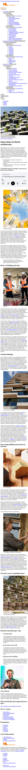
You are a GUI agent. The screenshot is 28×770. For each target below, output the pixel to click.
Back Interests (9, 68)
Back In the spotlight (11, 27)
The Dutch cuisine (13, 78)
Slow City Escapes (13, 69)
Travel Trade (6, 760)
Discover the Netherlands (8, 41)
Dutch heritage (12, 19)
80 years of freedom (13, 71)
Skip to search (16, 1)
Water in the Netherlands (14, 23)
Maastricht (5, 728)
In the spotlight (9, 25)
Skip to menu (10, 1)
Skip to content (4, 1)
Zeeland (10, 62)
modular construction (20, 425)
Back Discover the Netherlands (10, 42)
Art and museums (12, 28)
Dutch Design (12, 37)
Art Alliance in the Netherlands (15, 85)
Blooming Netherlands (13, 22)
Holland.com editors (19, 751)
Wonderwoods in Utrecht (11, 626)
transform (3, 316)
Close (2, 97)
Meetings (5, 759)
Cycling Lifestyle (12, 36)
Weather (10, 91)
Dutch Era (11, 76)
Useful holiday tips (7, 737)
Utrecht (10, 46)
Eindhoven (11, 50)
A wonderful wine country (14, 77)
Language (3, 98)
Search (2, 94)
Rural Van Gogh (12, 34)
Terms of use (6, 765)
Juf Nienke (24, 438)
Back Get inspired (7, 13)
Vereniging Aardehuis (5, 557)
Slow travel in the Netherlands (15, 72)
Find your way (6, 64)
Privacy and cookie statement (9, 766)
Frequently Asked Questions (9, 740)
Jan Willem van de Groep (6, 566)
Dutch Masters (12, 17)
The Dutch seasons (13, 82)
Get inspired (5, 11)
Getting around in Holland (9, 738)
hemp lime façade (18, 504)
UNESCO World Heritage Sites (15, 38)
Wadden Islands (12, 60)
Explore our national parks (14, 74)
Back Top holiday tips (11, 88)
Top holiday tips (10, 87)
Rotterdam (11, 47)
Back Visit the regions (11, 56)
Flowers (10, 80)
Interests (8, 67)
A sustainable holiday (13, 33)
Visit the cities (9, 43)
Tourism (5, 758)
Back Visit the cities (10, 45)
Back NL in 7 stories (11, 15)
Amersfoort (11, 53)
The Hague (11, 49)
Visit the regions (10, 55)
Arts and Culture (12, 73)
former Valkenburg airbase (11, 329)
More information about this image (7, 136)
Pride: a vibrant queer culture (15, 39)
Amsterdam (11, 51)
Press (4, 761)
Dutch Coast (11, 58)
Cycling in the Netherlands (14, 24)
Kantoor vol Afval (14, 322)
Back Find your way (8, 65)
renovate (13, 315)
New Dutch (11, 20)
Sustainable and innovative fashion (16, 32)
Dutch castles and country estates (16, 79)
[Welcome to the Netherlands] (9, 5)
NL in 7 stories (9, 14)
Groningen (11, 52)
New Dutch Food (12, 29)
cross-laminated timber (12, 365)
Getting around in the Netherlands (16, 92)
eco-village (15, 558)
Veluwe (10, 59)
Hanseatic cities (12, 61)
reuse (17, 316)
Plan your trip (12, 89)
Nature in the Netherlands (14, 18)
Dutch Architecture (13, 31)
